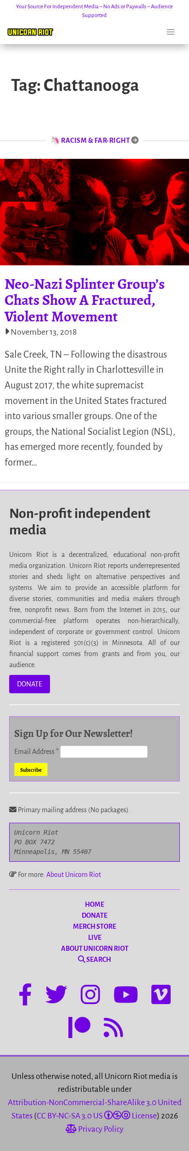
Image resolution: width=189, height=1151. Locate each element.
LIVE (94, 937)
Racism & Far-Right (95, 140)
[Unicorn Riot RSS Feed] (113, 1029)
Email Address (36, 751)
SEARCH (98, 959)
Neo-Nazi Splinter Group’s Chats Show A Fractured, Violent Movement (85, 300)
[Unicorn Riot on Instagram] (90, 996)
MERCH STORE (94, 926)
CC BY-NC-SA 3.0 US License (97, 1116)
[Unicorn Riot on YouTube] (126, 996)
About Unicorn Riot (73, 874)
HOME (94, 904)
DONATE (29, 684)
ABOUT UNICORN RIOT (94, 948)
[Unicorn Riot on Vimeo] (161, 996)
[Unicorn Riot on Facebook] (25, 996)
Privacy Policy (100, 1129)
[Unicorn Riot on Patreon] (79, 1029)
